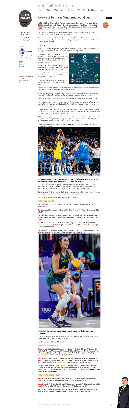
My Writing (25, 35)
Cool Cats (25, 40)
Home (41, 10)
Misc (101, 10)
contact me (25, 80)
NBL (48, 10)
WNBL (55, 10)
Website (21, 61)
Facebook (21, 64)
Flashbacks (92, 10)
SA (84, 10)
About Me (25, 32)
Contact (25, 37)
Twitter (21, 63)
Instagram (21, 66)
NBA (78, 10)
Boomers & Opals (67, 10)
